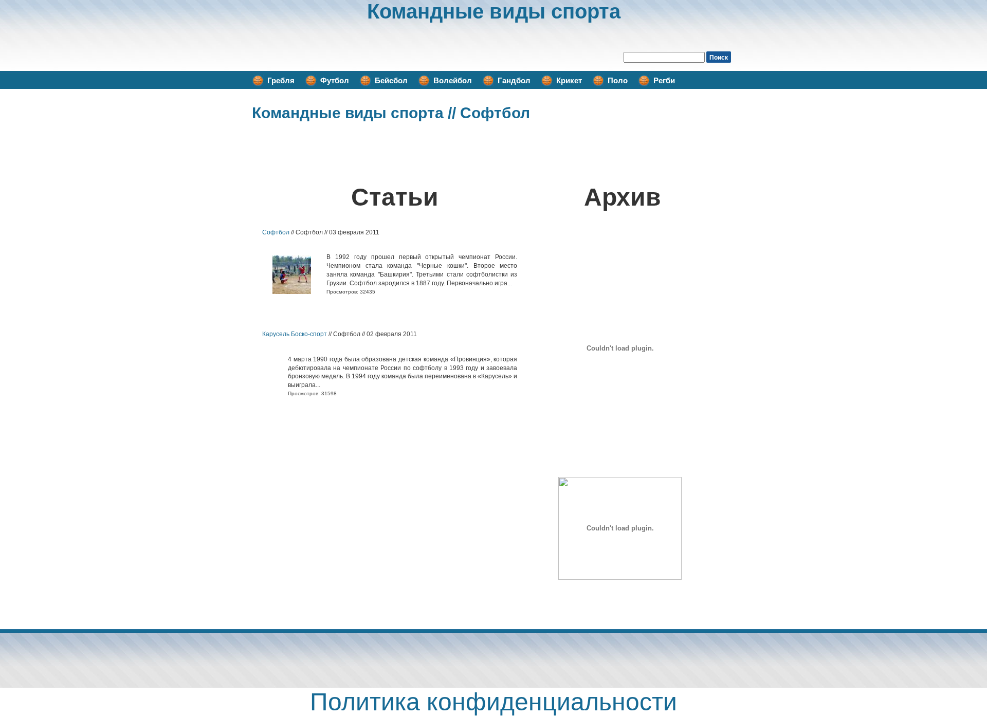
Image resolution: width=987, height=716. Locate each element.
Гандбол (514, 80)
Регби (664, 80)
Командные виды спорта (493, 11)
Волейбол (452, 80)
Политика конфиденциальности (493, 701)
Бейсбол (391, 80)
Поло (618, 80)
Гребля (281, 80)
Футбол (334, 80)
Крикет (569, 80)
